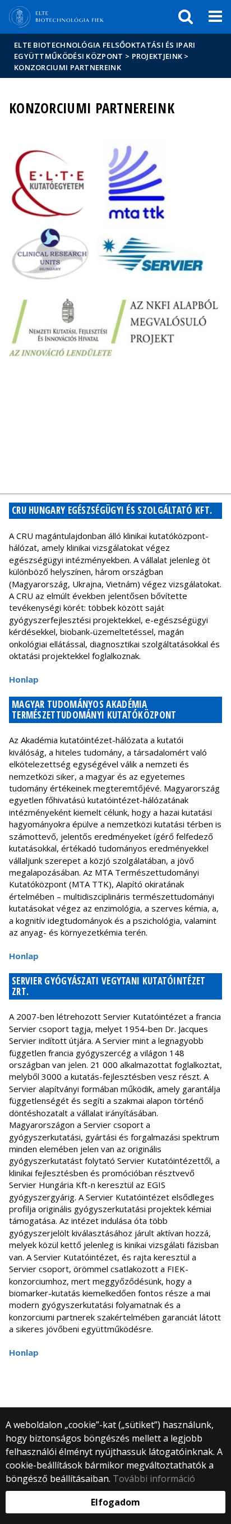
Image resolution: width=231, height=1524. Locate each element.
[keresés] (185, 17)
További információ (154, 1478)
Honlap (24, 679)
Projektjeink (157, 56)
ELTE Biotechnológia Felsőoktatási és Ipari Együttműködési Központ (105, 50)
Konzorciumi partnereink (67, 67)
